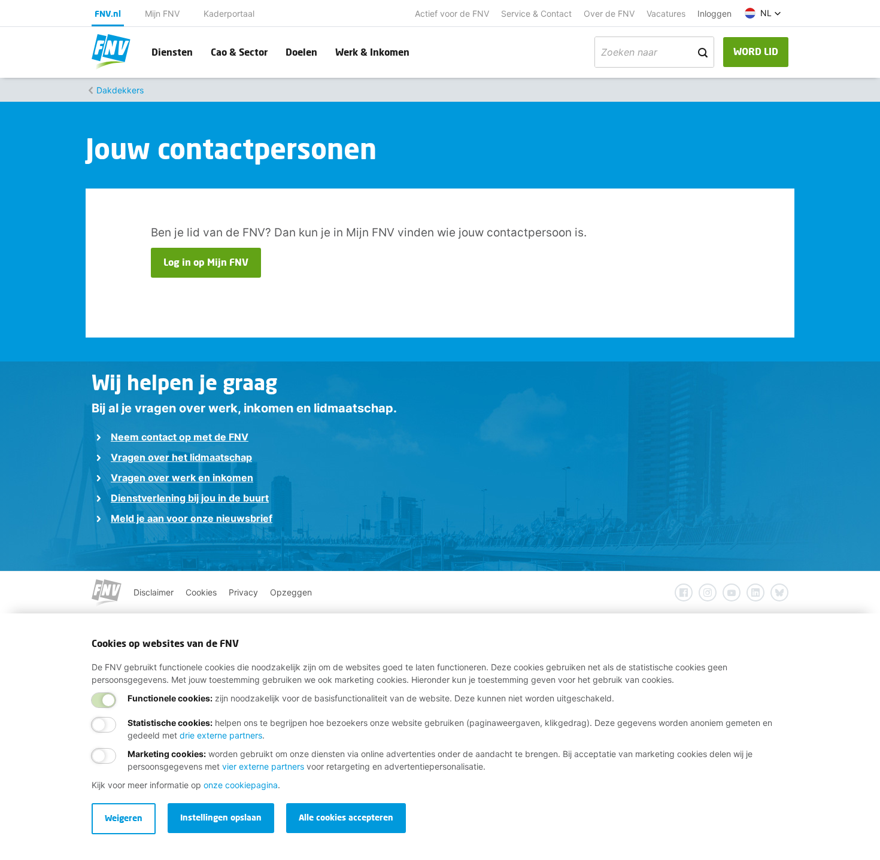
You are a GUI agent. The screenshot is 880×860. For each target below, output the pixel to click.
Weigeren (123, 818)
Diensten (172, 51)
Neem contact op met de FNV (179, 437)
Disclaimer (153, 592)
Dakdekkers (120, 90)
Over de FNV (609, 13)
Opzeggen (291, 592)
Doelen (301, 51)
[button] (763, 13)
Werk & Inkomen (372, 51)
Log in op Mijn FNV (205, 262)
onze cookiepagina (241, 785)
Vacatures (666, 13)
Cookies (201, 592)
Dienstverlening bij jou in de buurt (190, 498)
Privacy (243, 592)
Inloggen (714, 13)
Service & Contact (536, 13)
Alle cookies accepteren (346, 817)
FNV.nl (108, 13)
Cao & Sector (239, 51)
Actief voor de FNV (452, 13)
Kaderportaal (229, 13)
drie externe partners (221, 735)
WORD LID (755, 51)
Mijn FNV (162, 13)
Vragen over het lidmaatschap (181, 457)
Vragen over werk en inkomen (182, 478)
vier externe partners (263, 766)
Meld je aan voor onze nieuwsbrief (191, 518)
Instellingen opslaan (221, 817)
